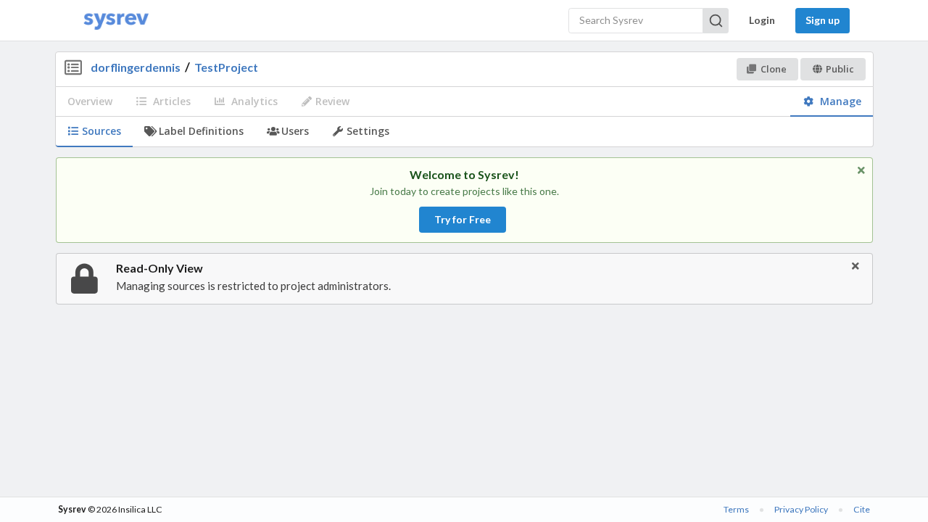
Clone (774, 68)
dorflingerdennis (136, 67)
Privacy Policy (801, 509)
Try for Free (462, 219)
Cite (861, 509)
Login (762, 20)
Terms (736, 509)
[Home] (116, 20)
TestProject (226, 67)
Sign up (822, 20)
